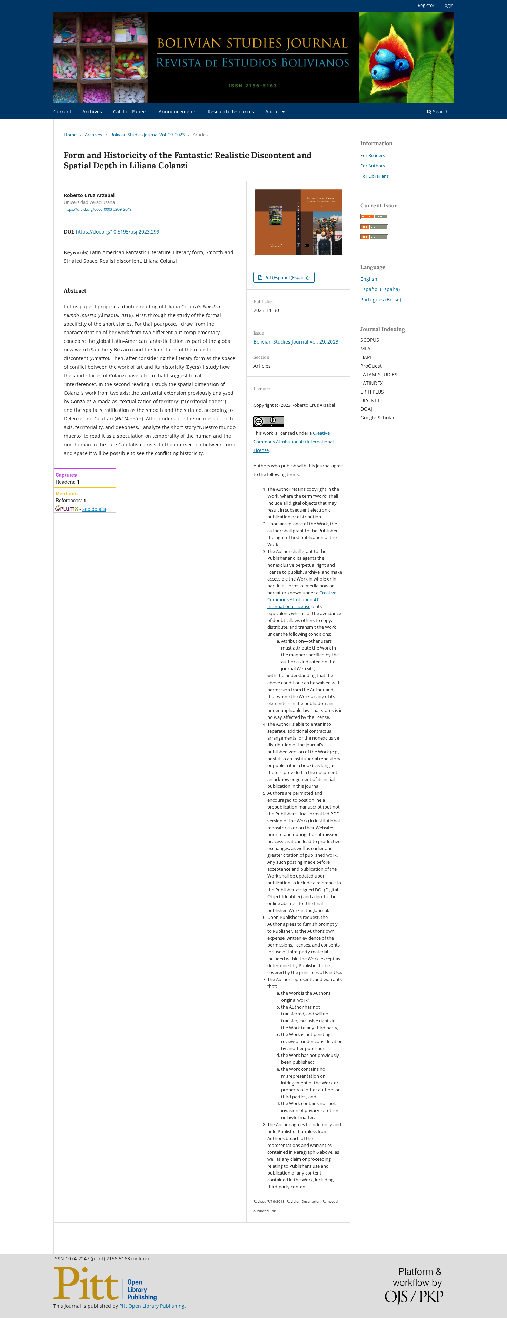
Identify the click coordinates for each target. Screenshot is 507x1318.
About (272, 111)
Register (426, 5)
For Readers (372, 155)
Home (70, 134)
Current (62, 111)
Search (440, 111)
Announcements (178, 111)
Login (448, 5)
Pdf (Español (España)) (286, 277)
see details (94, 508)
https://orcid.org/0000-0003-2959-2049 (97, 209)
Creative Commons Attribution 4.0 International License (294, 441)
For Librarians (374, 176)
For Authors (372, 165)
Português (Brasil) (380, 299)
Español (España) (380, 289)
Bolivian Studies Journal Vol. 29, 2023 (147, 134)
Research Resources (231, 111)
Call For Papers (130, 111)
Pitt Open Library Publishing (152, 1305)
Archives (92, 111)
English (368, 279)
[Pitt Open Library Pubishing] (105, 1299)
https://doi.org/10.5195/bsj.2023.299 (117, 231)
